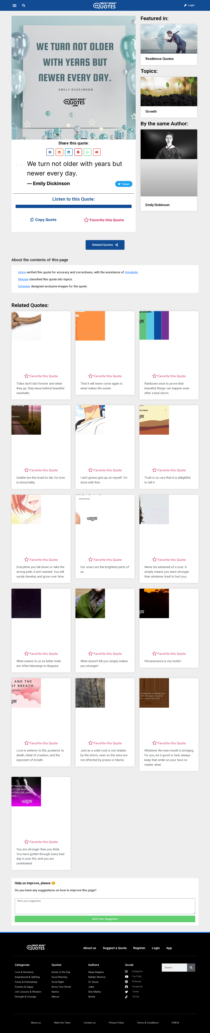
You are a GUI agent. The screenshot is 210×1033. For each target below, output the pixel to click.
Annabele (131, 272)
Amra (22, 272)
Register (139, 948)
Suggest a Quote (115, 948)
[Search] (191, 967)
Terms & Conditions (147, 1022)
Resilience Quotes (160, 59)
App (169, 948)
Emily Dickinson (158, 205)
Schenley (24, 286)
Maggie (23, 279)
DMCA (175, 1022)
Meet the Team (62, 1022)
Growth (151, 111)
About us (89, 948)
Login (156, 948)
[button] (14, 5)
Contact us (90, 1022)
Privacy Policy (116, 1022)
